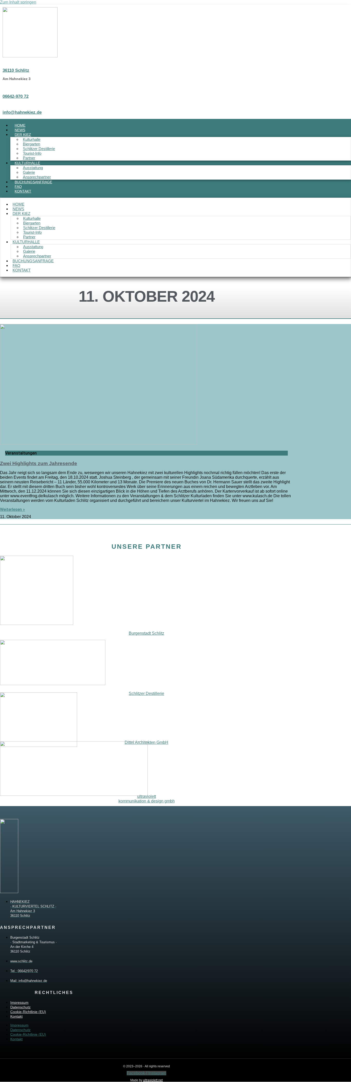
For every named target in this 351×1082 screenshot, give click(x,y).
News (18, 209)
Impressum (19, 1002)
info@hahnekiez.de (22, 112)
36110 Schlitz (16, 70)
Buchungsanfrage (33, 182)
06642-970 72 (16, 96)
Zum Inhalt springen (18, 2)
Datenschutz (20, 1007)
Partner (29, 158)
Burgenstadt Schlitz (146, 633)
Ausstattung (33, 167)
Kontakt (23, 191)
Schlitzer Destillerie (39, 148)
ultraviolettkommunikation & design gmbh (146, 798)
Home (18, 204)
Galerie (29, 172)
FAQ (16, 265)
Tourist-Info (32, 153)
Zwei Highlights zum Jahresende (38, 463)
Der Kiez (23, 135)
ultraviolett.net (153, 1080)
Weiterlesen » (12, 509)
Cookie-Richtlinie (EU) (28, 1012)
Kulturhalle (31, 139)
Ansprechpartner (37, 177)
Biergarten (31, 144)
